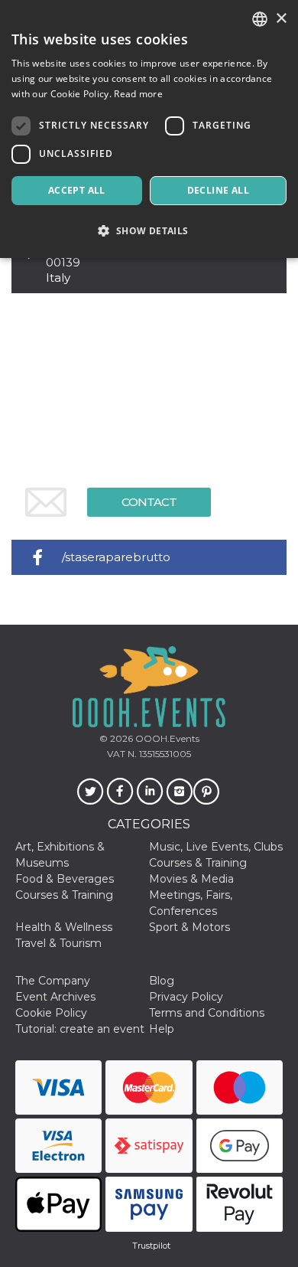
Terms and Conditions (206, 1013)
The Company (52, 981)
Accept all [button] (76, 190)
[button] (149, 230)
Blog (161, 981)
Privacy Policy (186, 997)
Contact (149, 502)
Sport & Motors (189, 927)
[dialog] (149, 129)
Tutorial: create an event (79, 1029)
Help (161, 1029)
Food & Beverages (64, 879)
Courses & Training (198, 863)
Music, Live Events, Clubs (216, 847)
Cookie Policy (51, 1013)
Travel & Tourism (58, 943)
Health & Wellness (63, 927)
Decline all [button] (218, 190)
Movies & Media (191, 879)
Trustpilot (151, 1245)
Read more (138, 93)
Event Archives (55, 997)
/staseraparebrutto (116, 557)
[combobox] (259, 19)
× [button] (281, 18)
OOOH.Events (166, 738)
